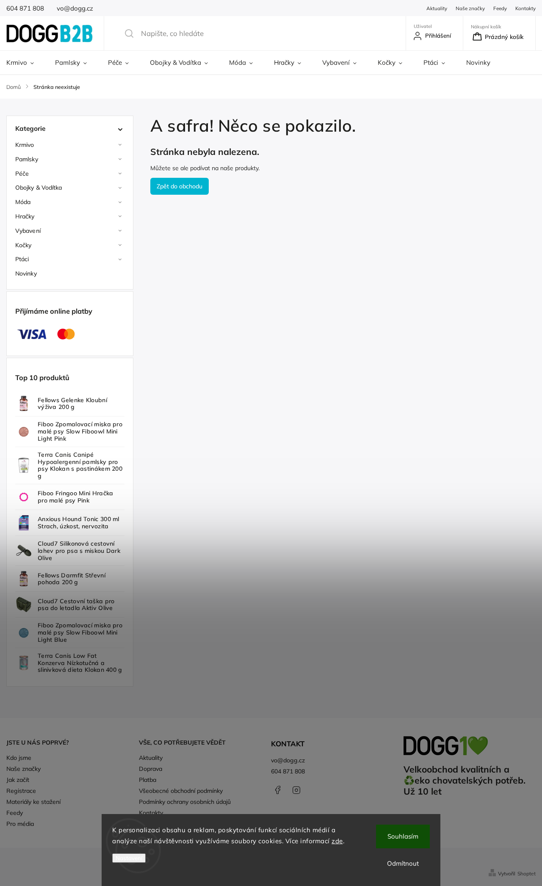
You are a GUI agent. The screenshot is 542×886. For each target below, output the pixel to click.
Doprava (150, 769)
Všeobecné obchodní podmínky (181, 791)
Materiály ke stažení (33, 802)
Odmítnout (403, 863)
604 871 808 (288, 771)
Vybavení (28, 231)
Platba (147, 780)
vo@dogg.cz (288, 760)
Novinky (26, 273)
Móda (22, 202)
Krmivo (24, 145)
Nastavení (129, 858)
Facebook (277, 790)
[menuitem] (25, 63)
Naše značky (470, 8)
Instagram (296, 790)
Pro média (20, 824)
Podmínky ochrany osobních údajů (185, 802)
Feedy (500, 8)
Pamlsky (26, 159)
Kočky (23, 245)
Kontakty (525, 8)
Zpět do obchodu (179, 186)
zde (337, 841)
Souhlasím (402, 836)
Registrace (21, 791)
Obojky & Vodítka (38, 187)
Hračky (25, 216)
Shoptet (526, 873)
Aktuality (436, 8)
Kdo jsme (18, 758)
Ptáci (22, 259)
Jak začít (17, 780)
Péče (22, 173)
